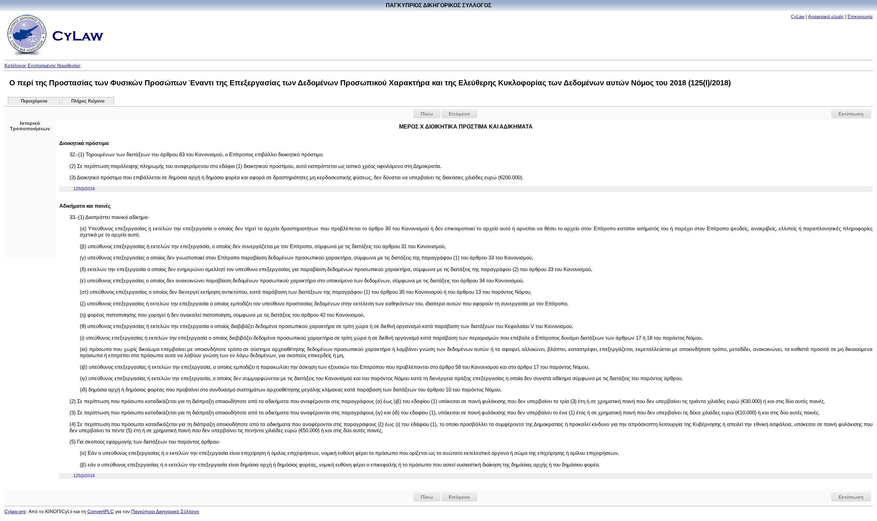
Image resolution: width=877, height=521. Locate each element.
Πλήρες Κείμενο (87, 101)
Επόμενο (459, 114)
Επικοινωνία (860, 16)
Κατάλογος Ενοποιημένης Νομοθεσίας (42, 65)
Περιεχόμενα (34, 101)
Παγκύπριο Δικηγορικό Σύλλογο (165, 511)
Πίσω (427, 114)
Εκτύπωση (851, 114)
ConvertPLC (100, 511)
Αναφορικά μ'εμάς (826, 16)
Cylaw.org (15, 511)
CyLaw (797, 16)
